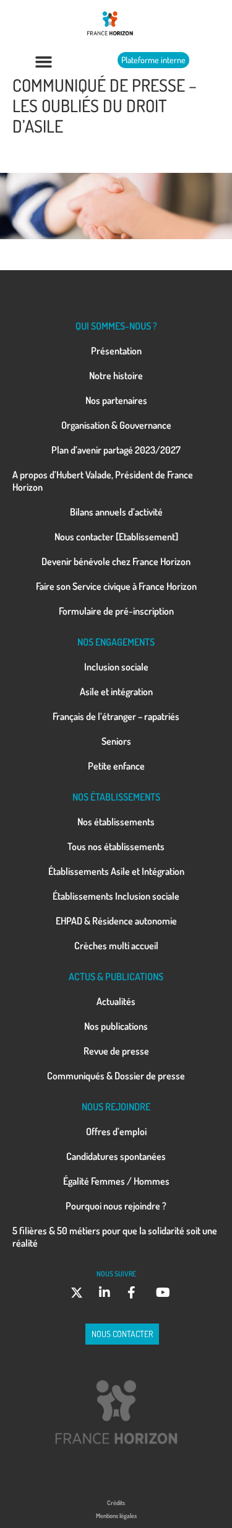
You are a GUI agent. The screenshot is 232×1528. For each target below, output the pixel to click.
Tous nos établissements (116, 846)
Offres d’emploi (116, 1131)
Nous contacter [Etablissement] (116, 536)
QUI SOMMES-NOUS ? (116, 326)
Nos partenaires (116, 400)
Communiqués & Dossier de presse (116, 1075)
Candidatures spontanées (116, 1156)
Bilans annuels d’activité (116, 512)
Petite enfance (116, 766)
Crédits (116, 1502)
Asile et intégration (116, 691)
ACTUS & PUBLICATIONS (116, 976)
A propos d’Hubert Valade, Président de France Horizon (102, 480)
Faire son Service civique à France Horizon (116, 586)
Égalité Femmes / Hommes (116, 1181)
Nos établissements (116, 821)
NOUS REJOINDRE (116, 1106)
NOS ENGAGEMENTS (116, 642)
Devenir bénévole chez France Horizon (116, 561)
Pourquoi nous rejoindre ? (116, 1206)
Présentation (116, 351)
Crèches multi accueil (116, 945)
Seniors (116, 741)
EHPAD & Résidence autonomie (116, 921)
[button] (44, 62)
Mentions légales (116, 1515)
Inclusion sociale (116, 667)
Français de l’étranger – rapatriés (116, 716)
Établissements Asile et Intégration (116, 871)
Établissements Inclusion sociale (116, 896)
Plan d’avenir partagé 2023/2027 (116, 450)
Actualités (116, 1001)
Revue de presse (116, 1051)
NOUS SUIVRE (116, 1273)
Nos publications (116, 1026)
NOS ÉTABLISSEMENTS (116, 797)
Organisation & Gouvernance (116, 425)
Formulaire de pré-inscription (116, 611)
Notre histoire (116, 375)
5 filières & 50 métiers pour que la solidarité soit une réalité (114, 1236)
